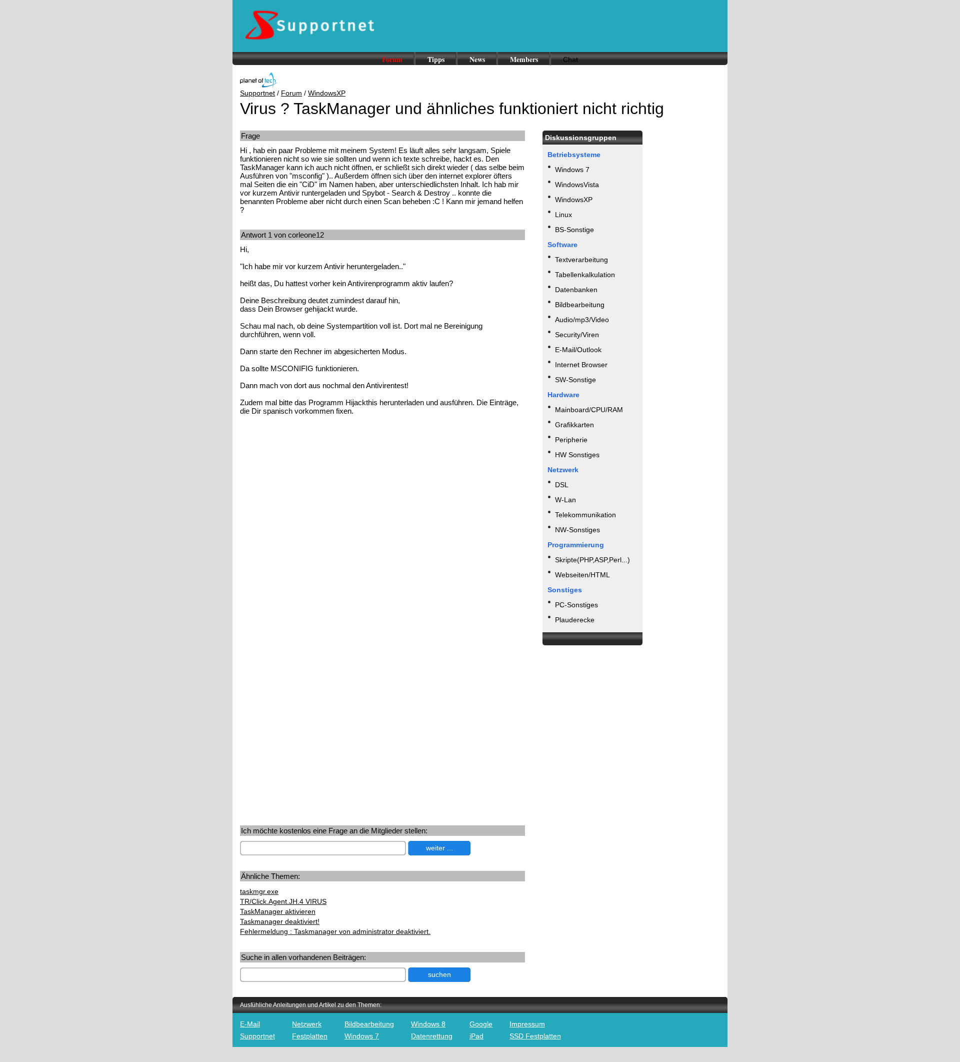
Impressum (527, 1024)
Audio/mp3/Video (582, 320)
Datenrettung (431, 1036)
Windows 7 (572, 170)
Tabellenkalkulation (585, 275)
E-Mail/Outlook (578, 350)
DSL (561, 485)
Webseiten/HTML (582, 575)
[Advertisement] (324, 501)
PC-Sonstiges (576, 605)
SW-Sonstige (575, 380)
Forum (392, 59)
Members (524, 59)
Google (481, 1024)
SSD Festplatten (535, 1036)
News (477, 59)
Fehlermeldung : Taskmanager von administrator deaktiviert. (335, 931)
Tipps (436, 59)
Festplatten (310, 1036)
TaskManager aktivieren (278, 911)
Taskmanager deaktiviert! (280, 921)
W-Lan (565, 500)
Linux (563, 215)
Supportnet (257, 93)
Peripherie (571, 440)
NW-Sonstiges (577, 530)
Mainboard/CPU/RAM (589, 410)
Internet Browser (581, 365)
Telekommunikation (585, 515)
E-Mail (250, 1024)
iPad (477, 1036)
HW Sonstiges (577, 455)
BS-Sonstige (574, 230)
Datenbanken (576, 290)
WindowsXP (327, 93)
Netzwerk (307, 1024)
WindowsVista (577, 185)
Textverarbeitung (581, 260)
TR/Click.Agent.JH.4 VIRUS (283, 901)
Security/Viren (577, 335)
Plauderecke (574, 620)
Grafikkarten (574, 425)
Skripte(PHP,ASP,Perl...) (592, 560)
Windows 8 (428, 1024)
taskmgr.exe (259, 891)
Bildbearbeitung (579, 305)
